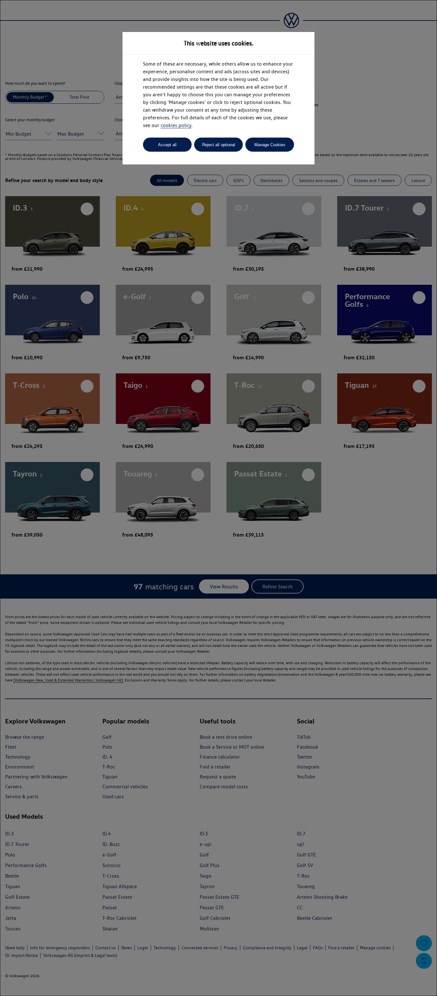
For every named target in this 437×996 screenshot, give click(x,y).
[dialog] (218, 498)
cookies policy (176, 125)
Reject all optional (218, 144)
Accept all (167, 144)
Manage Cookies (269, 144)
